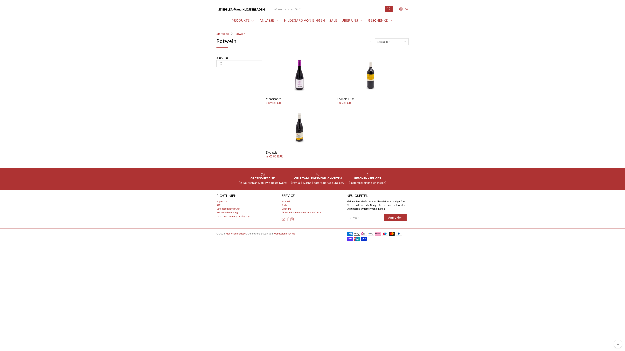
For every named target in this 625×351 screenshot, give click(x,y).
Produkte (241, 20)
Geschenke (378, 20)
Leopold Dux (345, 99)
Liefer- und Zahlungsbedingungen (234, 215)
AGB (219, 205)
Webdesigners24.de (284, 233)
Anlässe (267, 20)
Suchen (285, 205)
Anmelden (395, 217)
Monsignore (273, 99)
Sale (333, 20)
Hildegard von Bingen (304, 20)
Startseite (222, 33)
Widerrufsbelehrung (227, 212)
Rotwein (240, 33)
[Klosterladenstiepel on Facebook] (288, 220)
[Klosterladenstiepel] (241, 9)
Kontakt (286, 201)
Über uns (350, 20)
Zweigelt (271, 152)
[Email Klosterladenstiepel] (283, 220)
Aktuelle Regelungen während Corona (302, 212)
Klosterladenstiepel (236, 233)
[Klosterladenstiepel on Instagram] (292, 220)
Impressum (222, 201)
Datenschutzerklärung (228, 208)
